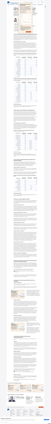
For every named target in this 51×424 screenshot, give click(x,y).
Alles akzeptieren (46, 419)
